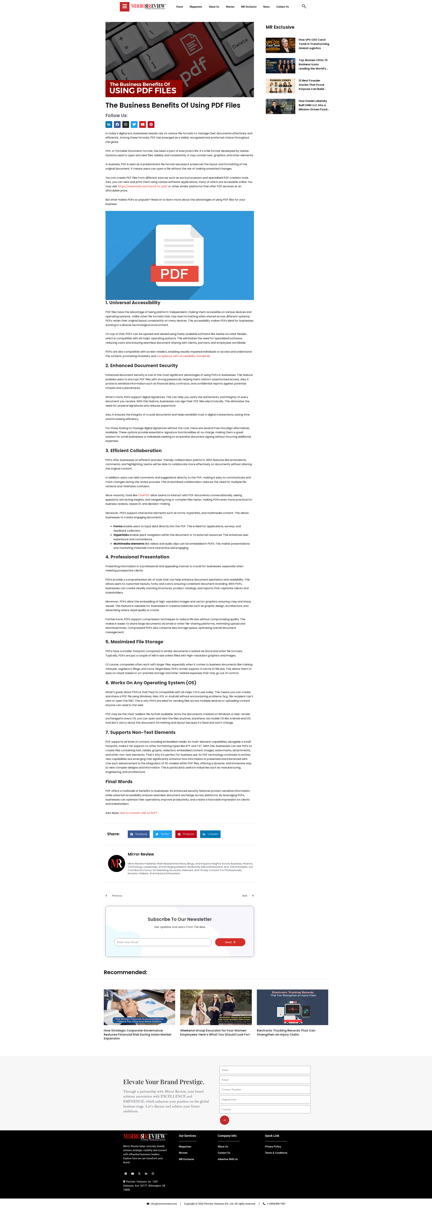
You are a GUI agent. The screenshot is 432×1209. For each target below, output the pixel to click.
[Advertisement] (291, 168)
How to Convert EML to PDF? (138, 813)
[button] (139, 834)
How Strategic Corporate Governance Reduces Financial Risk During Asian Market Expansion (137, 1034)
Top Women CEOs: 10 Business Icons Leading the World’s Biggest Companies (313, 64)
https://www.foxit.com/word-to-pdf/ (143, 186)
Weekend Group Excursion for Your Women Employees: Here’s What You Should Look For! (215, 1032)
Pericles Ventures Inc (138, 1181)
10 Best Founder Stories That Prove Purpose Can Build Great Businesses (311, 85)
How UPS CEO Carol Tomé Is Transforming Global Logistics (314, 44)
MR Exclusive (280, 27)
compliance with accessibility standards (183, 356)
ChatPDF (144, 495)
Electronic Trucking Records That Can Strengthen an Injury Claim (286, 1032)
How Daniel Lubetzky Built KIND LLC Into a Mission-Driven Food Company (313, 105)
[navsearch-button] (304, 6)
